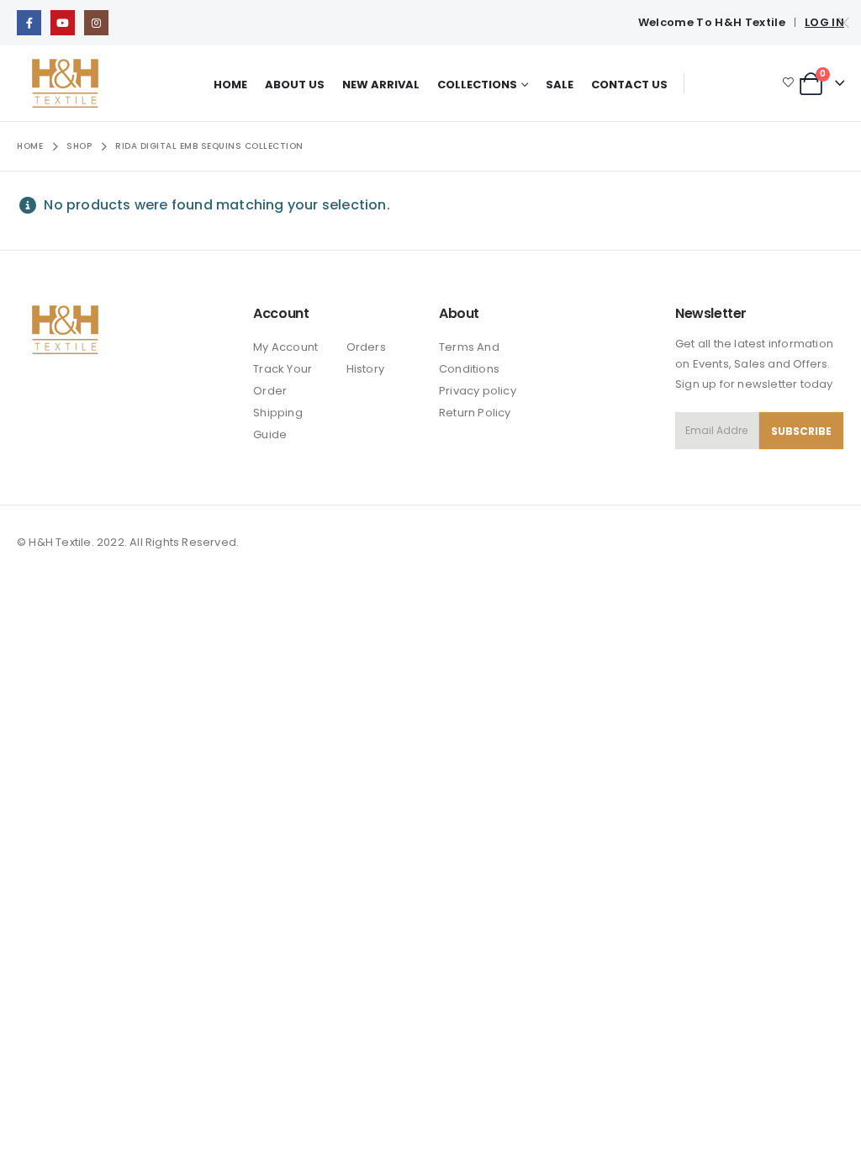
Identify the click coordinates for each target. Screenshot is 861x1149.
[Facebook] (29, 22)
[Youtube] (62, 22)
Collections (477, 85)
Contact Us (629, 85)
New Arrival (381, 85)
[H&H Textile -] (65, 83)
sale (559, 85)
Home (230, 85)
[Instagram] (96, 22)
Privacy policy (477, 391)
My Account (285, 347)
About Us (295, 85)
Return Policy (475, 413)
